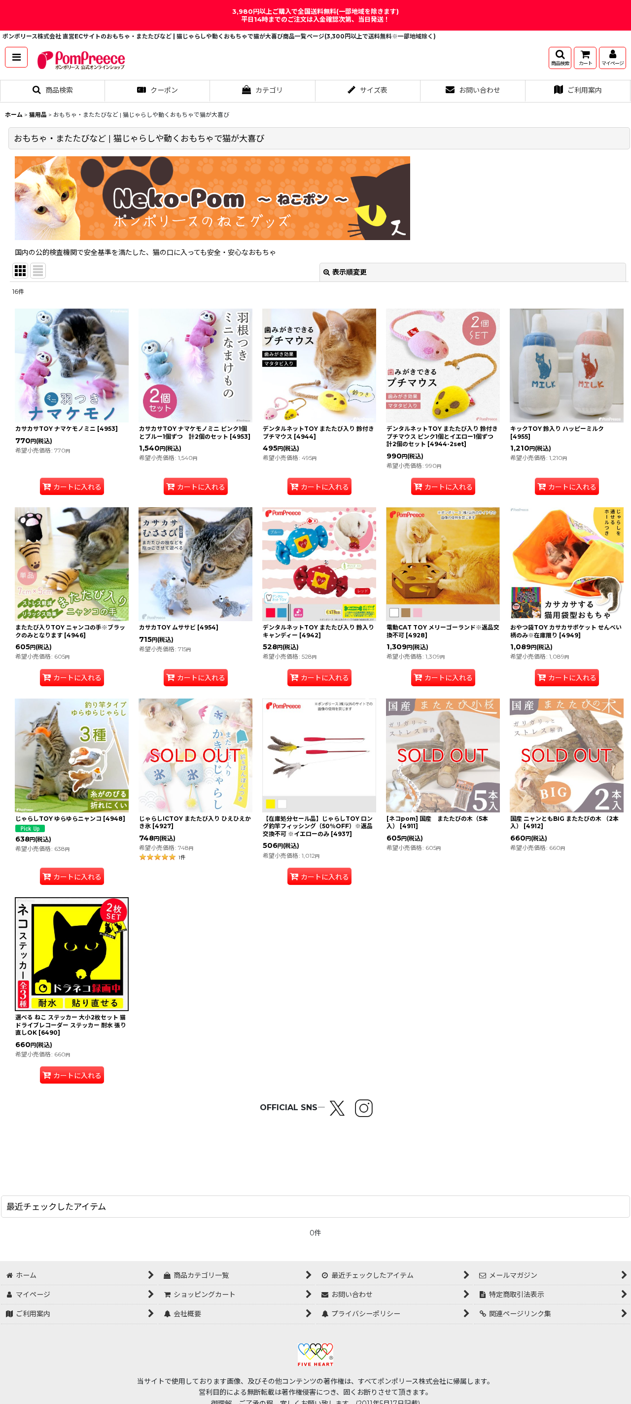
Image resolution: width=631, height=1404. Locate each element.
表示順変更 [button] (349, 272)
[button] (16, 57)
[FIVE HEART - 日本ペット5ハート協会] (315, 1353)
